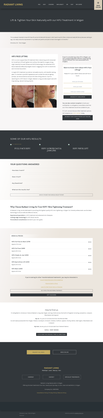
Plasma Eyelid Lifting (51, 283)
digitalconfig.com (79, 413)
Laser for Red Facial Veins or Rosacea (51, 287)
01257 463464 (77, 113)
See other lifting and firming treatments (51, 290)
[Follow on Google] (56, 406)
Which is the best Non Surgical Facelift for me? (51, 194)
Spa (67, 4)
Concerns (51, 4)
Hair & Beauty (60, 4)
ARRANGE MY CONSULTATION (77, 97)
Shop (72, 4)
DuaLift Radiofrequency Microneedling (51, 280)
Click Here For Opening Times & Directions (51, 334)
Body (44, 4)
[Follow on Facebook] (47, 406)
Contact (51, 377)
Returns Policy (62, 393)
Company (31, 377)
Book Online (65, 352)
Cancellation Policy (42, 393)
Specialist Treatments (72, 377)
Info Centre (79, 4)
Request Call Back (38, 352)
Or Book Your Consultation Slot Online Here (77, 118)
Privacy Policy (53, 393)
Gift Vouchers (51, 295)
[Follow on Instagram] (51, 406)
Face (39, 4)
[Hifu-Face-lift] (34, 108)
